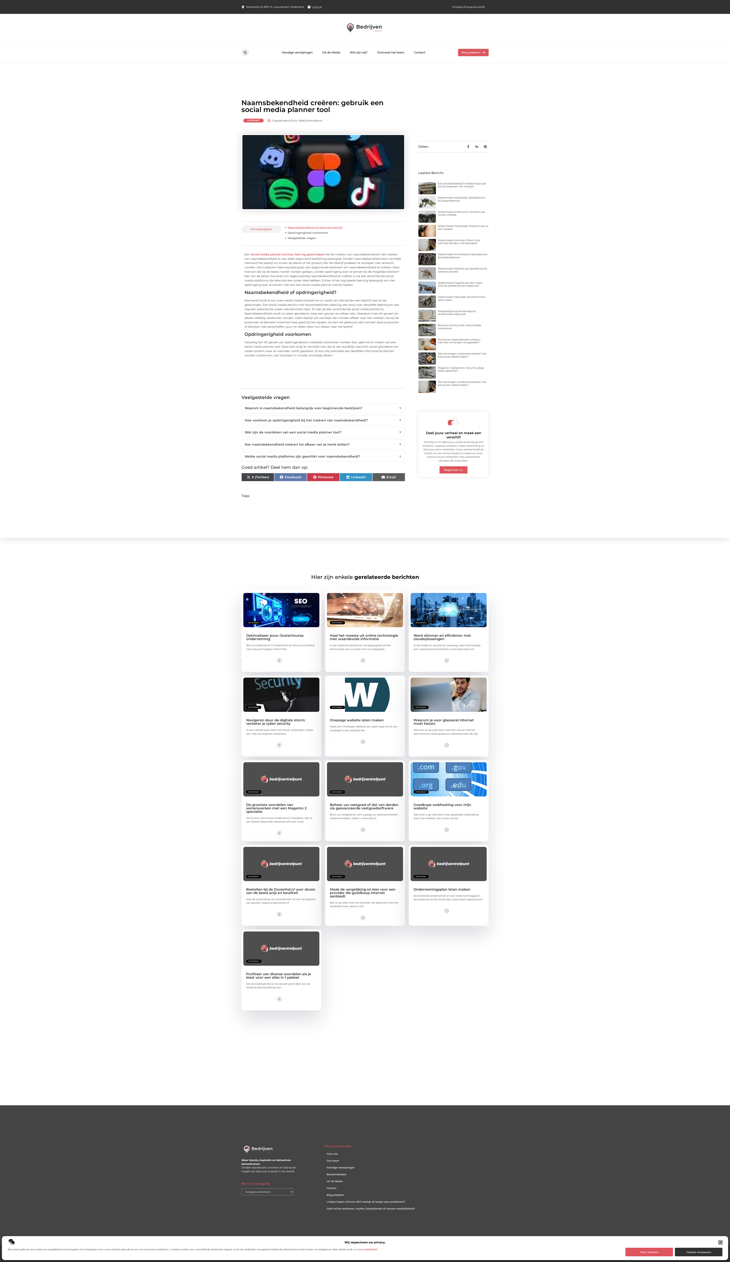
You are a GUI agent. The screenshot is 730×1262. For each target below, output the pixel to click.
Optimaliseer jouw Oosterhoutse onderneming (275, 637)
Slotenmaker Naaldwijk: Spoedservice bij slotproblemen (461, 199)
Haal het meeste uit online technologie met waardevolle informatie (364, 637)
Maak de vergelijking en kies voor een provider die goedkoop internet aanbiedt (362, 892)
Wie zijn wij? (359, 52)
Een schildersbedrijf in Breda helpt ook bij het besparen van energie (462, 185)
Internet (253, 120)
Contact (419, 52)
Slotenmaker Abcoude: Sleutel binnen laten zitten (461, 298)
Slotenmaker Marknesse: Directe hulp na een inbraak (463, 227)
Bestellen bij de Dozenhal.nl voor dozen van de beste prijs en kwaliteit (280, 891)
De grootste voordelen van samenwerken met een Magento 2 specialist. (276, 808)
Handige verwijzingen (297, 52)
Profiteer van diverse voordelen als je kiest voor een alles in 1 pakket (278, 976)
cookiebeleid (370, 1249)
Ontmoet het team (390, 52)
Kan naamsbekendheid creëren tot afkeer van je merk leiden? (323, 444)
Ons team (333, 1160)
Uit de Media (331, 52)
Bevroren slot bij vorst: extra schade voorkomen (459, 327)
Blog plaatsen (335, 1194)
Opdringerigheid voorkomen (308, 232)
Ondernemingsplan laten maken (441, 889)
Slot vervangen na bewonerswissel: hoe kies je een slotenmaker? (462, 355)
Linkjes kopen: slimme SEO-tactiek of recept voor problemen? (366, 1201)
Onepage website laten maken (357, 720)
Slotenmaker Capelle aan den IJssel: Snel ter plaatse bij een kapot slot (460, 284)
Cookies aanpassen (698, 1252)
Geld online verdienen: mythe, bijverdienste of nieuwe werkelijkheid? (371, 1208)
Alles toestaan (649, 1252)
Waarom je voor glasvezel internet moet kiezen (443, 722)
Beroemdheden (337, 1174)
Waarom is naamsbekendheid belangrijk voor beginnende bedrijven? (323, 408)
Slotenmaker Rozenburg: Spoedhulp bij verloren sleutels (462, 270)
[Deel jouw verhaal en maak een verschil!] (453, 421)
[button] (720, 1242)
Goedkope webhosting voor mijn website (442, 806)
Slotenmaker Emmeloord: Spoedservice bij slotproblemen (462, 256)
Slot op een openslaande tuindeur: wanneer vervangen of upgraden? (459, 341)
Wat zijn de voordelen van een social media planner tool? (323, 432)
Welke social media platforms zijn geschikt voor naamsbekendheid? (323, 456)
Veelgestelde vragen (302, 238)
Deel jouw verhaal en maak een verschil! (453, 435)
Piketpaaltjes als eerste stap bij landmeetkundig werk (457, 313)
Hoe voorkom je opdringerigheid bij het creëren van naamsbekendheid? (323, 420)
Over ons (332, 1153)
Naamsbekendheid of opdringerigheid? (315, 227)
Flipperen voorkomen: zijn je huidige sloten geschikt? (461, 369)
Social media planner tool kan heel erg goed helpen (288, 254)
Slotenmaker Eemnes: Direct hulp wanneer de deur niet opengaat (459, 242)
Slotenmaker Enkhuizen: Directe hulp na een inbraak (461, 213)
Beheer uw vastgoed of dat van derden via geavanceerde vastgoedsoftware (364, 806)
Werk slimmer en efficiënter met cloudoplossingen (442, 637)
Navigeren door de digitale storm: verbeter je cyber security (275, 722)
